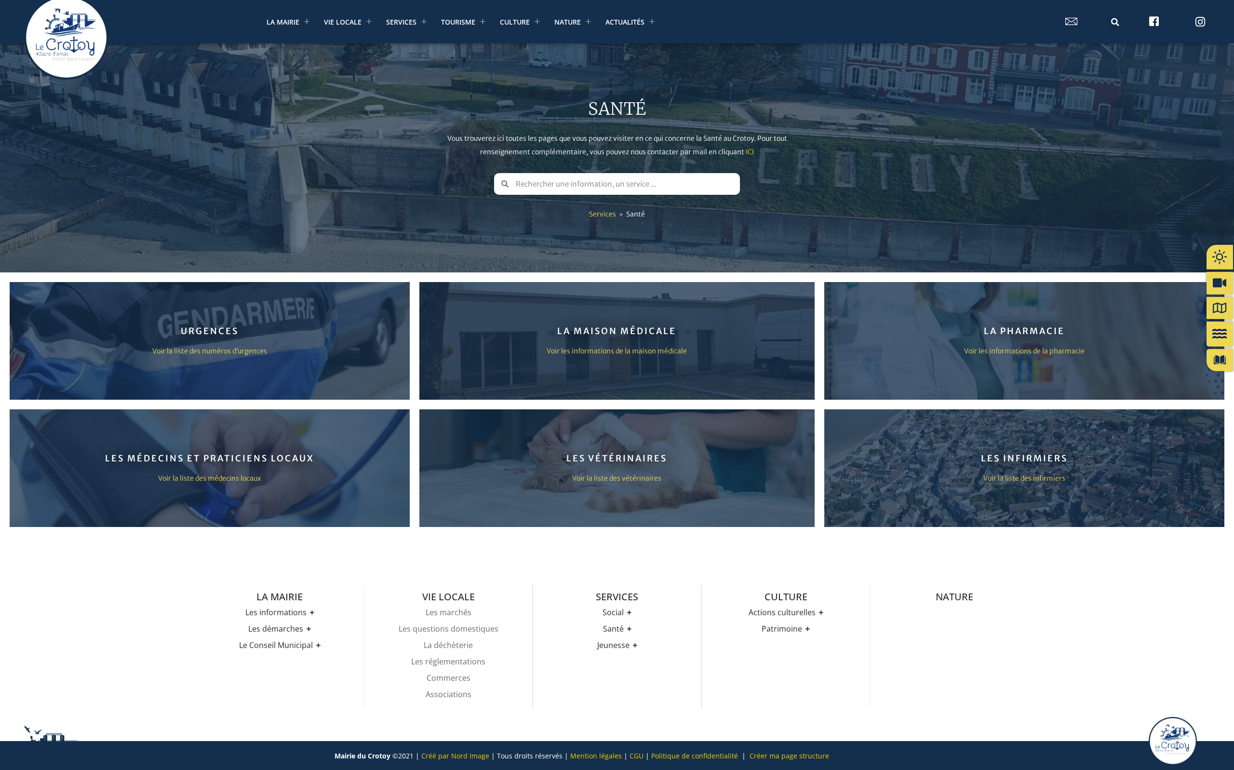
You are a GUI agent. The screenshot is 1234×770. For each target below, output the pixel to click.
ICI (750, 152)
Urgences (210, 331)
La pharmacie (1024, 331)
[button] (1115, 22)
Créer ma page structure (789, 755)
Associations (448, 694)
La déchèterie (448, 645)
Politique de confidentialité (694, 755)
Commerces (448, 678)
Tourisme (458, 22)
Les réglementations (448, 661)
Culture (515, 22)
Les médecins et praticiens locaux (209, 458)
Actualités (624, 22)
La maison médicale (616, 331)
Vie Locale (343, 22)
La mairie (283, 22)
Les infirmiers (1024, 458)
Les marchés (448, 612)
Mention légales (596, 755)
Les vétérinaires (616, 458)
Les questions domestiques (448, 628)
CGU (637, 755)
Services (401, 22)
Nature (567, 22)
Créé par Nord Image (455, 755)
